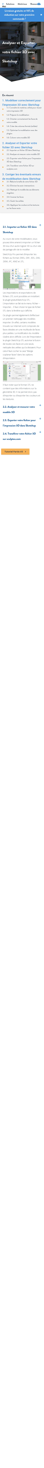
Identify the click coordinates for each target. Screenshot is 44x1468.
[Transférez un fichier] (38, 4)
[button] (22, 229)
